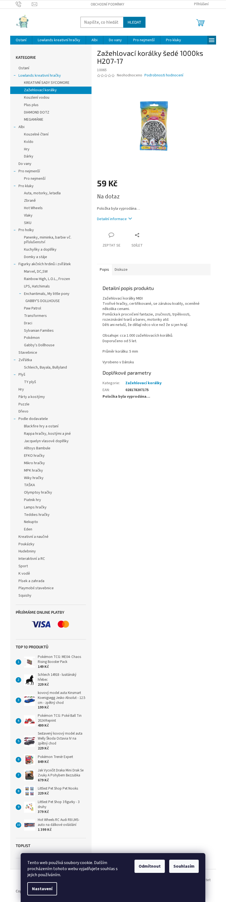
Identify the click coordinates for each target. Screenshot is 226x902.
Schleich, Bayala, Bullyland (45, 367)
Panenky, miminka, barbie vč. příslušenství (47, 240)
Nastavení (42, 889)
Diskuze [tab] (121, 269)
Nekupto (31, 522)
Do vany (24, 164)
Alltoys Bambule (37, 448)
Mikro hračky (34, 463)
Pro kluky (26, 186)
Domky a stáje (35, 257)
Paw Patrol (32, 308)
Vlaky (28, 215)
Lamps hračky (35, 507)
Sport (23, 566)
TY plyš (30, 382)
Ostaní (23, 68)
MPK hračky (33, 470)
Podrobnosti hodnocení (163, 75)
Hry (26, 149)
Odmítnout (150, 866)
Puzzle (23, 404)
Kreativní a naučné (33, 536)
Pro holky (26, 230)
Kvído (28, 142)
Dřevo (23, 411)
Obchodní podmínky (107, 4)
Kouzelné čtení (36, 134)
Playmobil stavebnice (36, 588)
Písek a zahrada (31, 581)
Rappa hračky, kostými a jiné (47, 433)
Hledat (134, 22)
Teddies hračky (37, 515)
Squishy (24, 595)
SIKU (27, 223)
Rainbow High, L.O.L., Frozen (47, 279)
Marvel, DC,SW (36, 271)
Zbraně (30, 200)
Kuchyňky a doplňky (40, 249)
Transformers (35, 316)
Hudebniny (27, 551)
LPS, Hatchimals (37, 286)
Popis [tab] (104, 269)
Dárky (28, 156)
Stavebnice (27, 352)
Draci (28, 323)
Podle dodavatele (33, 419)
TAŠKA (29, 485)
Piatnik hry (32, 500)
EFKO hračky (34, 455)
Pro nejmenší (29, 171)
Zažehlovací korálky (40, 90)
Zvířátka (25, 360)
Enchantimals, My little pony (46, 294)
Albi (21, 127)
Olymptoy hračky (38, 492)
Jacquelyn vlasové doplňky (46, 441)
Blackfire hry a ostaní (41, 426)
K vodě (24, 573)
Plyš (21, 374)
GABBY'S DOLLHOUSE (42, 301)
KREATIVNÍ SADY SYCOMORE (46, 82)
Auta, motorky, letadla (42, 193)
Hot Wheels (33, 208)
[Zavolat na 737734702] (24, 4)
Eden (28, 529)
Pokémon (32, 338)
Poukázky (26, 544)
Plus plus (31, 105)
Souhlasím (184, 866)
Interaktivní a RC (31, 558)
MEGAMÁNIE (33, 119)
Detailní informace (112, 219)
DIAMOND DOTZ (36, 112)
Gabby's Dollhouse (39, 345)
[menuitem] (21, 40)
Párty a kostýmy (31, 397)
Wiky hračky (34, 478)
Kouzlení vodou (36, 97)
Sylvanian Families (39, 330)
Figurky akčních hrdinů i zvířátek (44, 264)
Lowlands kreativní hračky (39, 75)
